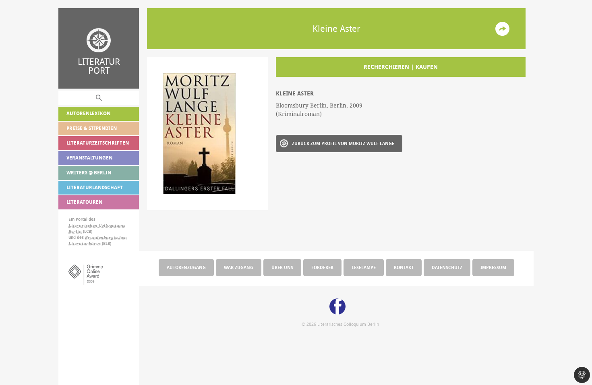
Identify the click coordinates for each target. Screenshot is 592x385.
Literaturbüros (85, 243)
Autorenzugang (186, 267)
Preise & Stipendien (91, 128)
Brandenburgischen (106, 237)
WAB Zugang (238, 267)
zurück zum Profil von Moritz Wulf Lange (343, 143)
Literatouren (84, 202)
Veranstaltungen (89, 157)
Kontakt (404, 267)
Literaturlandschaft (94, 187)
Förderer (322, 267)
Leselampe (364, 267)
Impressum (493, 267)
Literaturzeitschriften (97, 142)
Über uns (282, 267)
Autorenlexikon (88, 113)
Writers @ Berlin (88, 172)
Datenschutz (447, 267)
